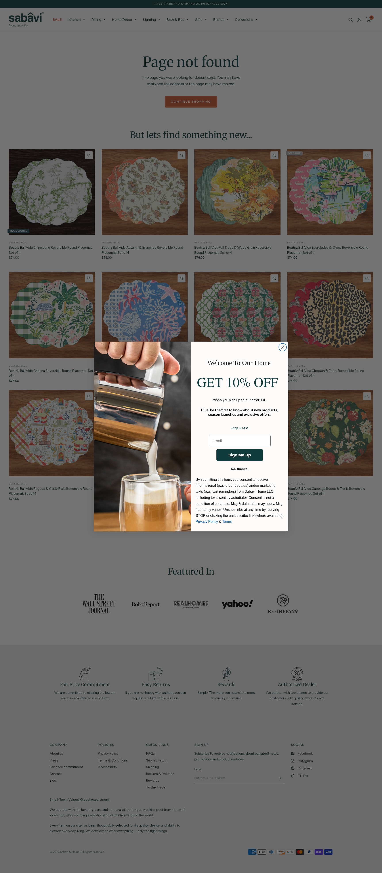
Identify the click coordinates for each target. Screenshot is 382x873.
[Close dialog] (282, 347)
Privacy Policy (207, 521)
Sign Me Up (239, 455)
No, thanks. (239, 469)
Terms (227, 521)
